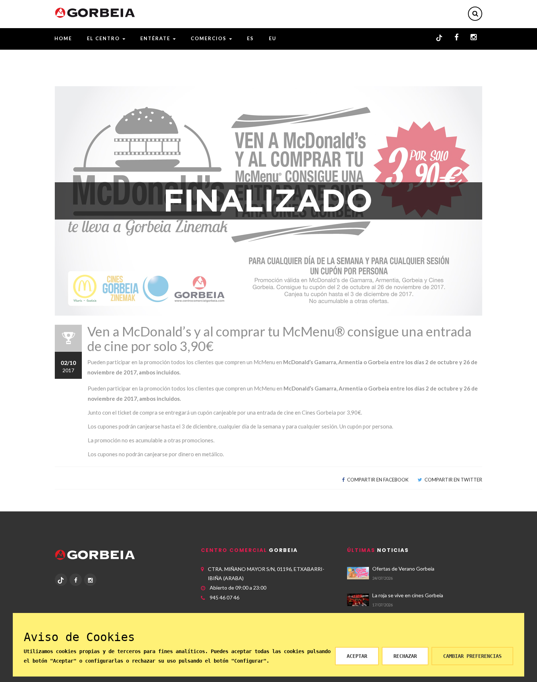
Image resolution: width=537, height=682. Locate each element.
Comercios (209, 38)
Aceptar (357, 656)
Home (63, 38)
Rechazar (405, 656)
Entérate (156, 38)
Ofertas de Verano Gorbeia (403, 568)
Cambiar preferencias (472, 656)
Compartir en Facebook (377, 480)
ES (250, 38)
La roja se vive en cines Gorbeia (407, 595)
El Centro (104, 38)
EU (273, 38)
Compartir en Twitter (452, 480)
